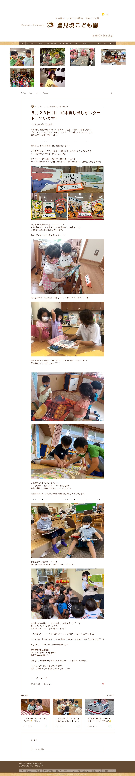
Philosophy (46, 93)
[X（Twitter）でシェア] (37, 678)
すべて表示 (110, 695)
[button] (111, 93)
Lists (31, 93)
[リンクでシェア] (46, 678)
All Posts (23, 93)
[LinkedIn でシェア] (41, 678)
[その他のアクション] (103, 106)
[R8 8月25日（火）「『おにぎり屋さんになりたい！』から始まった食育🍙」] (67, 707)
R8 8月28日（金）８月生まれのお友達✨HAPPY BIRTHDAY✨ (35, 719)
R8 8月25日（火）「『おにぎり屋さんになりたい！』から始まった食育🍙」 (67, 719)
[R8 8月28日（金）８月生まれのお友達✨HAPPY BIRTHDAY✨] (35, 707)
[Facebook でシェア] (32, 678)
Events (37, 93)
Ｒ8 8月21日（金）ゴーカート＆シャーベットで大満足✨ (99, 719)
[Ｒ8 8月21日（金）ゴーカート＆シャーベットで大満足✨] (99, 707)
